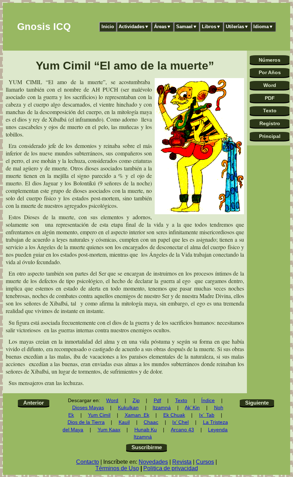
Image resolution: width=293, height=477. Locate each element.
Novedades (153, 462)
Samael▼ (186, 26)
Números (269, 60)
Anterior (33, 403)
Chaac (151, 422)
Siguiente (257, 403)
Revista (182, 462)
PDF (270, 98)
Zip (136, 400)
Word (269, 85)
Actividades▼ (134, 26)
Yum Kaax (109, 429)
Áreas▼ (162, 26)
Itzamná (162, 407)
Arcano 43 (182, 429)
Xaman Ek (137, 415)
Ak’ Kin (192, 407)
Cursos (205, 462)
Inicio (107, 26)
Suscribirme (146, 447)
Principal (269, 136)
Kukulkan (128, 407)
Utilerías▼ (237, 26)
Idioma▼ (263, 26)
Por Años (270, 72)
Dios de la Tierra (86, 422)
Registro (269, 123)
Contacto (87, 462)
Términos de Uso (117, 468)
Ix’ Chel (180, 422)
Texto (270, 110)
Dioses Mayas (88, 407)
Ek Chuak (174, 415)
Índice (208, 400)
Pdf (157, 400)
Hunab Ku (145, 429)
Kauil (124, 422)
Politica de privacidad (170, 468)
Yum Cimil (99, 415)
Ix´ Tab (206, 415)
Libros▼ (211, 26)
